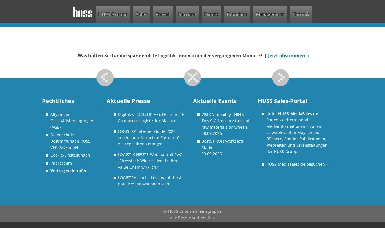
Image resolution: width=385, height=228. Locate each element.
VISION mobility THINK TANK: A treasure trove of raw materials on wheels (225, 121)
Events (211, 14)
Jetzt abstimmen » (288, 55)
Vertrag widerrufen (68, 170)
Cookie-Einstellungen (70, 155)
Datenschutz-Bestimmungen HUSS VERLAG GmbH (70, 141)
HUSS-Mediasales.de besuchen (297, 164)
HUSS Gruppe (113, 14)
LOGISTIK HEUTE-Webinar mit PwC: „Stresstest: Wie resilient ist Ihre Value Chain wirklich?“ (150, 161)
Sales (141, 14)
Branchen (237, 14)
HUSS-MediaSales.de (298, 113)
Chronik (301, 14)
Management (270, 14)
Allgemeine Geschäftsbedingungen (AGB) (72, 121)
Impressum (61, 163)
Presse (163, 14)
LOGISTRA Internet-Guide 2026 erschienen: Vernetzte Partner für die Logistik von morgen (149, 138)
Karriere (187, 14)
